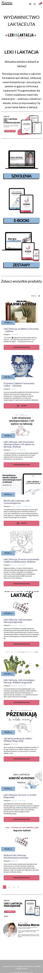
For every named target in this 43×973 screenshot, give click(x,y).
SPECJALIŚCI (27, 506)
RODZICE (19, 506)
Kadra (14, 966)
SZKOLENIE (14, 334)
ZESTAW (13, 389)
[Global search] (35, 4)
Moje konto (28, 966)
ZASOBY (24, 968)
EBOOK (13, 506)
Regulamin (20, 966)
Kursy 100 (14, 565)
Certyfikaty (37, 966)
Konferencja (7, 966)
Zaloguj (18, 968)
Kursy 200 (14, 450)
